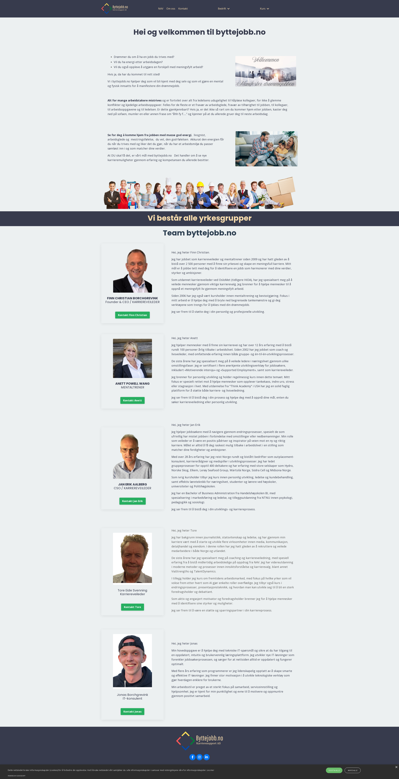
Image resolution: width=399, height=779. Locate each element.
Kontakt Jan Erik (132, 501)
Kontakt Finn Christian (132, 315)
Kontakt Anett (132, 400)
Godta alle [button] (334, 770)
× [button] (396, 767)
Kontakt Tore (132, 607)
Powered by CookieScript (16, 776)
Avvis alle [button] (353, 770)
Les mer (210, 770)
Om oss (170, 8)
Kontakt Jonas (132, 711)
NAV (160, 8)
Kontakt (183, 8)
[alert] (199, 771)
